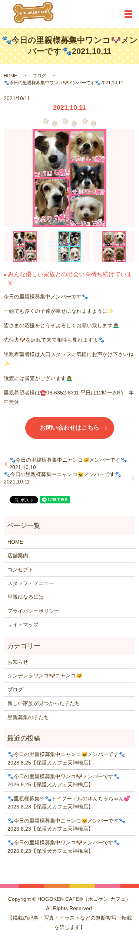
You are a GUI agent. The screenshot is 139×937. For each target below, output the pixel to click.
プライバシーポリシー (33, 611)
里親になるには (25, 597)
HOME (10, 75)
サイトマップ (23, 624)
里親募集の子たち (28, 717)
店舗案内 (17, 555)
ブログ (39, 75)
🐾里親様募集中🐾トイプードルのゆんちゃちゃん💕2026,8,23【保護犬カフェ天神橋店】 (68, 803)
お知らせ (17, 662)
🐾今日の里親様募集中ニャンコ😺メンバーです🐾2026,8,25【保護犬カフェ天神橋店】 (66, 758)
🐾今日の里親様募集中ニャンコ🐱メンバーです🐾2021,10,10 (68, 463)
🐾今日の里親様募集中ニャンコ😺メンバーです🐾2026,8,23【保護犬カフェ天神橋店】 (66, 825)
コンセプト (20, 569)
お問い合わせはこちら (69, 427)
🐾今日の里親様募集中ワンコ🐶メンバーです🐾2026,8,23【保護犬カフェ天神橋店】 (63, 846)
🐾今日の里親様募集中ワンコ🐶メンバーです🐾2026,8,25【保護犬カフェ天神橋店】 (63, 780)
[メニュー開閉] (128, 14)
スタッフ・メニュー (30, 583)
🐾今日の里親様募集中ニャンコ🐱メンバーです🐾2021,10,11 (62, 478)
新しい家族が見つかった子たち (43, 703)
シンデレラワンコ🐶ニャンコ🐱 (44, 675)
